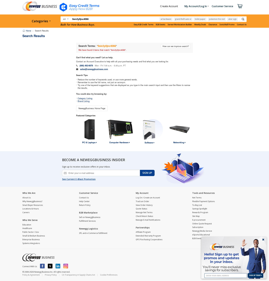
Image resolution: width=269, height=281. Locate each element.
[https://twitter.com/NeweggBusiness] (50, 266)
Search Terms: (87, 46)
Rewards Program (200, 212)
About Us (26, 197)
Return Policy (84, 205)
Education (26, 224)
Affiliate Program (143, 232)
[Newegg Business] (38, 257)
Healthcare (27, 228)
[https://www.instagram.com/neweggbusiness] (65, 266)
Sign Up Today (255, 275)
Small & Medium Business (33, 235)
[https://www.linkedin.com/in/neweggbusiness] (58, 266)
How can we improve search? (176, 46)
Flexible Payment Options (203, 201)
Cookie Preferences (108, 275)
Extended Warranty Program (148, 235)
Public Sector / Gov (30, 232)
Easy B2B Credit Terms (143, 24)
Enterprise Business (31, 239)
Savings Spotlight (199, 208)
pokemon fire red (217, 19)
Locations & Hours (30, 208)
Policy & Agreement (31, 275)
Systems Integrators (31, 243)
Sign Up (147, 173)
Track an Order (142, 201)
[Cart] (239, 6)
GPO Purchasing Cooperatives (149, 239)
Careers (25, 212)
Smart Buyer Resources (32, 205)
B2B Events (160, 24)
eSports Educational (201, 234)
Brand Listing (84, 101)
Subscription (197, 227)
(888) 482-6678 (86, 65)
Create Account (169, 6)
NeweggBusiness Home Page (91, 108)
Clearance (212, 24)
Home (28, 30)
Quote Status (141, 208)
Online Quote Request (202, 223)
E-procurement (198, 220)
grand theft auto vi (183, 19)
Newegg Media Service (202, 231)
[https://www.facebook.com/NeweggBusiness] (42, 266)
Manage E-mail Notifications (148, 220)
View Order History (144, 205)
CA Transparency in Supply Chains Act (78, 275)
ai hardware (166, 19)
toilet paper (200, 19)
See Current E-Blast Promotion (79, 179)
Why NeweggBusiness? (32, 201)
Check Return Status (144, 216)
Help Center (84, 201)
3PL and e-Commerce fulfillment (93, 233)
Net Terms (196, 197)
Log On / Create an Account (148, 197)
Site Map (196, 216)
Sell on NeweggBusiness (89, 217)
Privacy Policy (51, 275)
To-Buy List (197, 205)
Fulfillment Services (87, 221)
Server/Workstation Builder (180, 24)
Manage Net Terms (144, 212)
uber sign (232, 19)
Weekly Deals (200, 24)
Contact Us (242, 24)
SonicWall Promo (227, 24)
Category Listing (85, 98)
